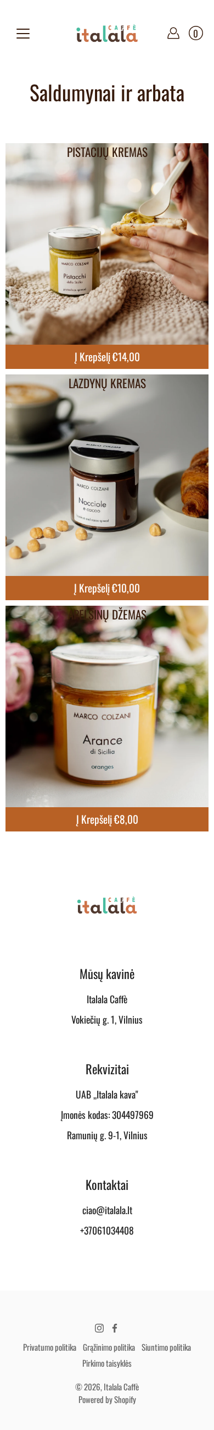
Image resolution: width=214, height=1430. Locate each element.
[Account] (173, 33)
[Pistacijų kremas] (107, 245)
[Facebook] (115, 1328)
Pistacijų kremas (107, 151)
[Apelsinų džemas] (107, 707)
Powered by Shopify (107, 1399)
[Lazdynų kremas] (107, 476)
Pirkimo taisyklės (107, 1363)
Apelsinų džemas (107, 614)
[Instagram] (99, 1328)
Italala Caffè (121, 1386)
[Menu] (23, 33)
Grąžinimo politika (109, 1347)
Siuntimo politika (166, 1347)
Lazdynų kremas (107, 383)
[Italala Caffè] (107, 33)
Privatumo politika (49, 1347)
